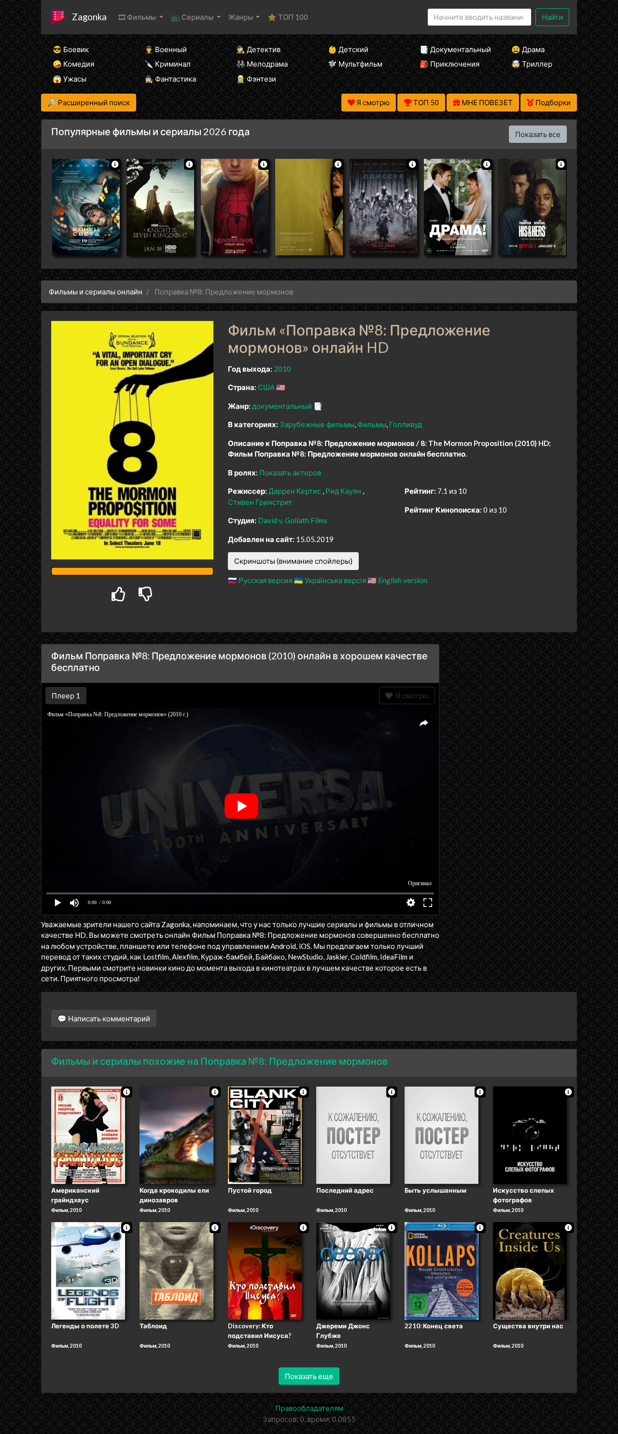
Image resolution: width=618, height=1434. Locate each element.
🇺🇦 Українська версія (330, 580)
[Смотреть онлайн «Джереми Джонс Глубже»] (353, 1270)
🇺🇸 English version (397, 580)
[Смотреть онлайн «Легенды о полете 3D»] (88, 1270)
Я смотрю (411, 695)
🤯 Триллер (531, 63)
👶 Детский (348, 49)
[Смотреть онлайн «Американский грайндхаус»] (88, 1135)
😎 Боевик (71, 49)
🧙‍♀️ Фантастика (170, 78)
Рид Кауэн (343, 491)
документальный (282, 406)
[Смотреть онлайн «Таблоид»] (176, 1270)
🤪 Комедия (73, 63)
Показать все (538, 134)
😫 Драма (528, 49)
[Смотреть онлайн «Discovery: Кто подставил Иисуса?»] (265, 1270)
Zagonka (89, 16)
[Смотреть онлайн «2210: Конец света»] (441, 1270)
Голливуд (405, 424)
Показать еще (309, 1376)
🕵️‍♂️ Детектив (258, 49)
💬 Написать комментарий (103, 1018)
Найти (552, 17)
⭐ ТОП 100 (287, 17)
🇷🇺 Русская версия (260, 580)
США (266, 387)
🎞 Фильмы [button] (137, 17)
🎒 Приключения (449, 63)
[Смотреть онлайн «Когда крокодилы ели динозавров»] (176, 1135)
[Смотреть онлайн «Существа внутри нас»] (530, 1270)
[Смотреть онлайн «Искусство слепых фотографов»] (530, 1135)
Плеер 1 (66, 695)
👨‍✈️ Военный (165, 49)
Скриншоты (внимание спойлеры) (293, 561)
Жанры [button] (241, 17)
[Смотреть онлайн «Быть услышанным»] (441, 1135)
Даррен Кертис (294, 491)
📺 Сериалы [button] (193, 17)
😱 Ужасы (69, 78)
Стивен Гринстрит (260, 502)
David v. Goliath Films (292, 520)
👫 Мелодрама (262, 63)
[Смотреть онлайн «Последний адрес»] (353, 1135)
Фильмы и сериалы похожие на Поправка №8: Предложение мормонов (219, 1061)
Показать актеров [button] (290, 472)
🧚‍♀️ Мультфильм (355, 63)
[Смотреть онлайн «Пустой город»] (265, 1135)
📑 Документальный (452, 49)
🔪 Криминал (167, 63)
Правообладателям (309, 1408)
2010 (282, 368)
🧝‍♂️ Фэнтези (256, 78)
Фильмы (371, 424)
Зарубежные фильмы (317, 424)
